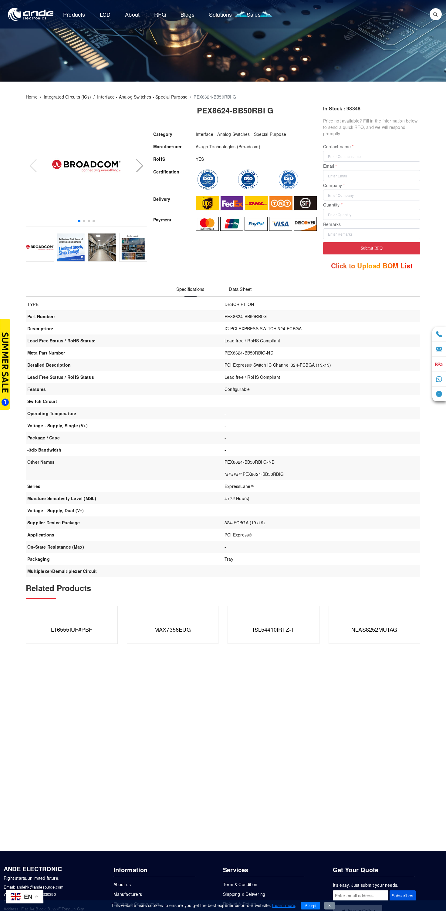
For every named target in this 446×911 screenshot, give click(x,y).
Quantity (331, 205)
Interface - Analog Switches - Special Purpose (142, 97)
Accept (310, 905)
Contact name (337, 146)
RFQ (160, 14)
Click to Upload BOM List (372, 266)
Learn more (283, 905)
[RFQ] (439, 364)
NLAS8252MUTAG (374, 629)
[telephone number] (439, 335)
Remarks (332, 224)
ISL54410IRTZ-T (273, 629)
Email (328, 166)
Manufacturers (127, 894)
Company (332, 185)
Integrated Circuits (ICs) (67, 97)
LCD (105, 14)
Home (32, 97)
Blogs (187, 14)
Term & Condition (240, 884)
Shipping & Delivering (244, 894)
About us (122, 884)
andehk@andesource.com (39, 887)
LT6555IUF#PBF (71, 629)
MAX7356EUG (172, 629)
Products (74, 14)
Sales (254, 14)
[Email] (439, 350)
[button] (79, 221)
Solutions (220, 14)
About (132, 14)
